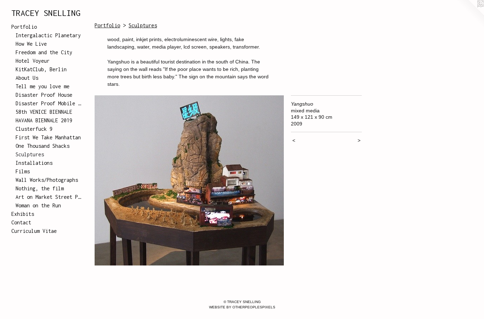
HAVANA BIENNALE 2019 (44, 120)
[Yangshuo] (189, 180)
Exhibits (22, 214)
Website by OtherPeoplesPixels (242, 307)
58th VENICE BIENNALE (44, 112)
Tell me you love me (42, 86)
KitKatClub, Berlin (41, 69)
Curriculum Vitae (34, 231)
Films (23, 171)
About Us (27, 78)
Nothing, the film (40, 188)
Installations (34, 163)
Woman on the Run (38, 205)
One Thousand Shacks (42, 146)
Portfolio (24, 27)
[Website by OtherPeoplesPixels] (470, 14)
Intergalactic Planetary (48, 35)
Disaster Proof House (44, 95)
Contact (21, 222)
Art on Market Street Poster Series (49, 197)
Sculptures (30, 154)
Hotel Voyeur (33, 61)
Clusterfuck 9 (34, 129)
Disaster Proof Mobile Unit (49, 103)
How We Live (31, 44)
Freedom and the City (44, 52)
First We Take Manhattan (48, 137)
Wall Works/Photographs (47, 180)
